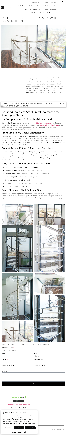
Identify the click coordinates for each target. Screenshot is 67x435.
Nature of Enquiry (7, 347)
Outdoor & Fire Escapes (31, 9)
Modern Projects (50, 9)
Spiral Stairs (22, 106)
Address (4, 359)
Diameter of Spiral (39, 365)
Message (4, 371)
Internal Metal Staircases (47, 5)
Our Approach (35, 2)
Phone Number (39, 359)
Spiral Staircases (50, 2)
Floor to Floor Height (8, 365)
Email (36, 353)
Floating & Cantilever (26, 5)
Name (4, 353)
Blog (55, 12)
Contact (34, 12)
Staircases (44, 12)
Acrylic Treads (9, 106)
